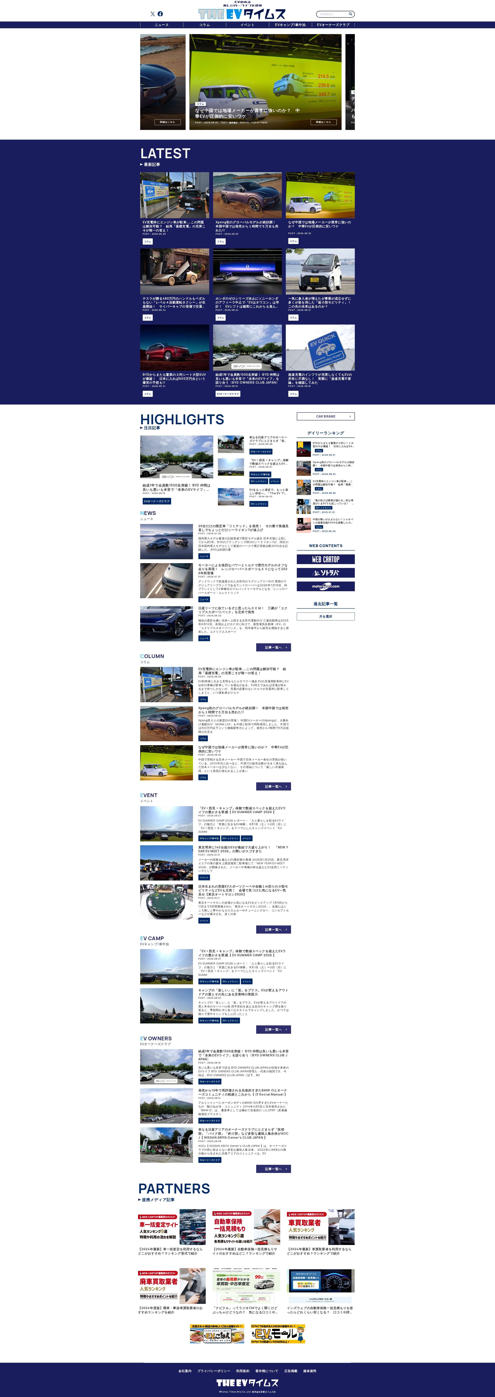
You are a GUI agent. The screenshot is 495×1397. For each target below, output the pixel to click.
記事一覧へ (273, 647)
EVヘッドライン (259, 481)
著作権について (267, 1371)
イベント (247, 24)
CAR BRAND (325, 416)
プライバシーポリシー (213, 1371)
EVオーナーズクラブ (333, 24)
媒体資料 (310, 1371)
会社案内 (185, 1371)
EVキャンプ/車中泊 (290, 24)
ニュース (162, 24)
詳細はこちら (159, 122)
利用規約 (242, 1371)
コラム (204, 24)
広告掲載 (291, 1371)
